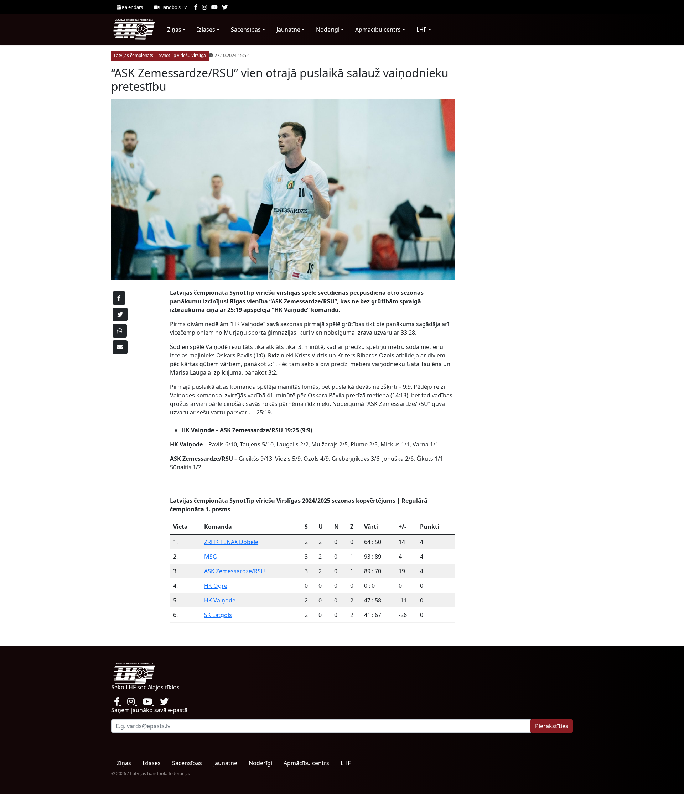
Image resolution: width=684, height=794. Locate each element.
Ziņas (174, 29)
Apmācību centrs (378, 29)
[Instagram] (205, 7)
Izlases (206, 29)
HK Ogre (215, 586)
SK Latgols (218, 615)
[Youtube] (215, 7)
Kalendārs (132, 7)
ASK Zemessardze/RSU (234, 571)
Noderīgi (328, 29)
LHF (421, 29)
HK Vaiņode (219, 600)
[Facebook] (196, 7)
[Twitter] (225, 7)
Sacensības (246, 29)
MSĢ (210, 556)
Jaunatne (288, 29)
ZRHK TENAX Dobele (231, 542)
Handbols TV (173, 7)
